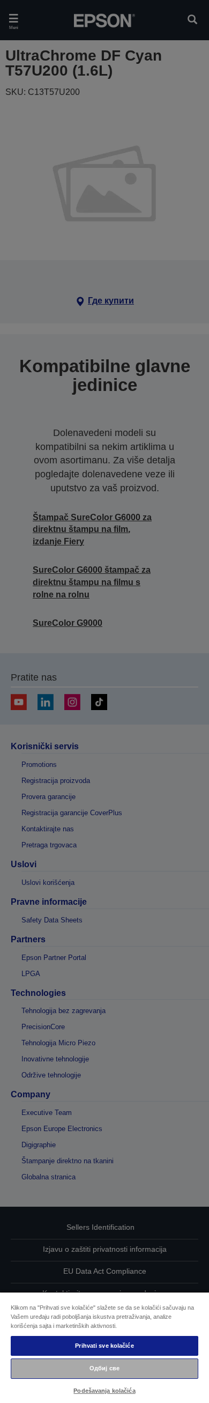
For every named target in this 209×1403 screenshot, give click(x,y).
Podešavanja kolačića (104, 1390)
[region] (104, 1347)
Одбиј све (104, 1368)
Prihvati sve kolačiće (104, 1345)
